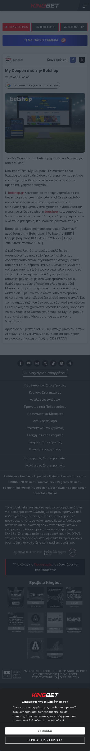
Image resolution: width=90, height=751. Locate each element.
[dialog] (45, 719)
